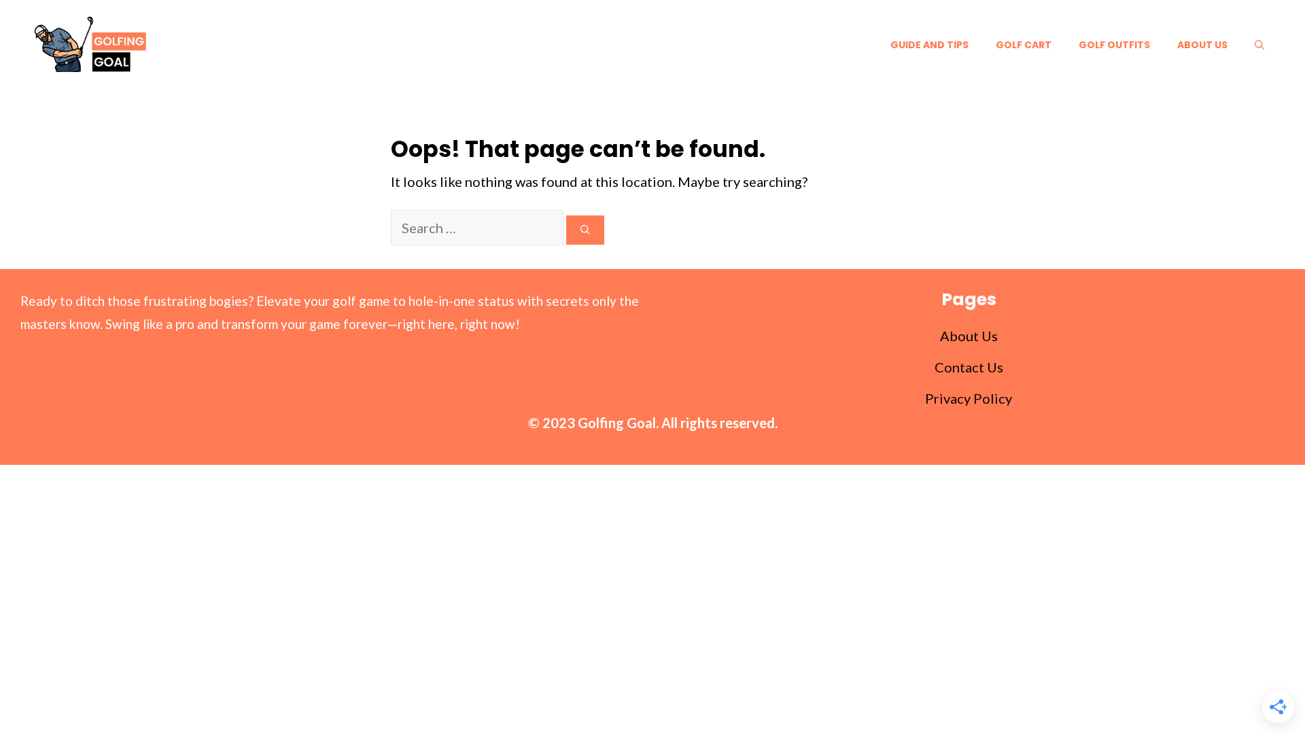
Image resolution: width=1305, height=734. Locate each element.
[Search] (585, 230)
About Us (1202, 45)
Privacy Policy (968, 398)
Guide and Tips (929, 45)
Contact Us (969, 367)
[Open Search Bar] (1259, 44)
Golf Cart (1023, 45)
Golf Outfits (1114, 45)
